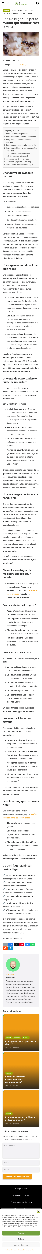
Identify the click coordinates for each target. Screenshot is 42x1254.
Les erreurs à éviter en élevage (17, 159)
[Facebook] (37, 3)
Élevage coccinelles (21, 1195)
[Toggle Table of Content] (34, 130)
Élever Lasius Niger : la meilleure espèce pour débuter (21, 149)
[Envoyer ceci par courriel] (5, 944)
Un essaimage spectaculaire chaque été (20, 145)
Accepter (21, 1233)
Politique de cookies (11, 1250)
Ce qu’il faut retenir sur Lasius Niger (19, 165)
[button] (39, 1211)
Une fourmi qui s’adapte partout (17, 134)
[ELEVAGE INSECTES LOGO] (20, 3)
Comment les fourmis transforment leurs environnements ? (15, 1079)
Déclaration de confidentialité (27, 1250)
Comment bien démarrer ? (18, 156)
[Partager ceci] (10, 944)
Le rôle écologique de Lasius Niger (18, 162)
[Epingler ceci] (21, 944)
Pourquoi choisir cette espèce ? (20, 153)
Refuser (21, 1239)
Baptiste (10, 974)
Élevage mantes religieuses (21, 1202)
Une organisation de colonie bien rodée (20, 136)
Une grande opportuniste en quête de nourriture (19, 141)
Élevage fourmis (21, 1189)
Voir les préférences (21, 1245)
